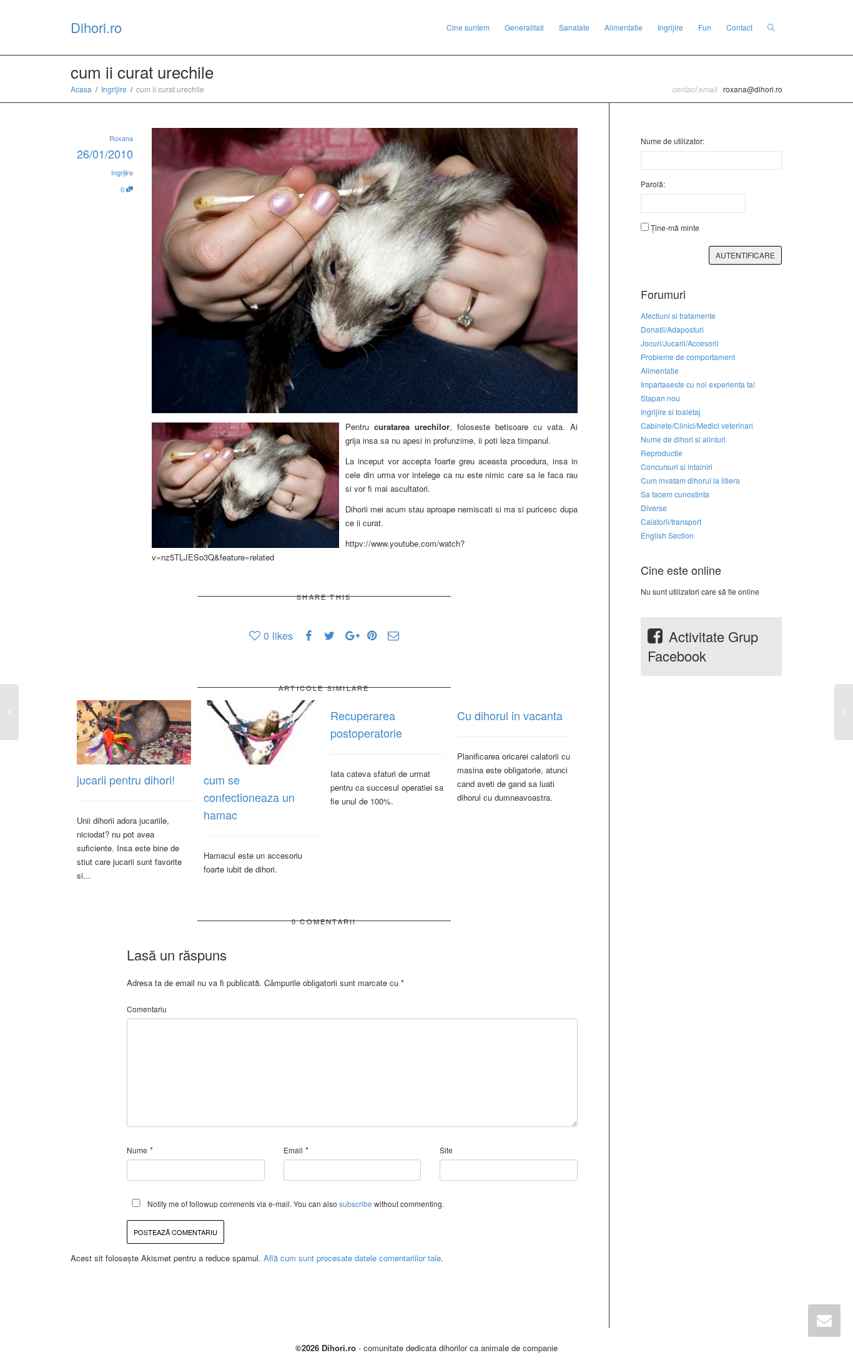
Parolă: (653, 183)
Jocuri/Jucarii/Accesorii (680, 343)
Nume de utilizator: (672, 140)
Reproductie (662, 452)
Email (293, 1150)
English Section (667, 535)
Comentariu (147, 1009)
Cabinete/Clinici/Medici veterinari (697, 425)
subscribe (355, 1203)
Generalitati (524, 27)
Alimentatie (623, 27)
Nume (137, 1150)
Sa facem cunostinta (675, 494)
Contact (739, 27)
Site (446, 1150)
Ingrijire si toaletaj (671, 411)
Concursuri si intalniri (676, 466)
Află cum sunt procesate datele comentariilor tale (352, 1258)
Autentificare (745, 255)
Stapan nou (660, 398)
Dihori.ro (96, 27)
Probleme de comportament (688, 356)
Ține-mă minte (675, 227)
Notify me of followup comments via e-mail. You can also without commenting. (294, 1203)
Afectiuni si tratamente (678, 315)
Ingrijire (670, 27)
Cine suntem (468, 27)
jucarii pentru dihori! (126, 779)
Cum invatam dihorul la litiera (690, 480)
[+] (134, 732)
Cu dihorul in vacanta (510, 715)
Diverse (654, 507)
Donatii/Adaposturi (672, 329)
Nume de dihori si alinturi (683, 439)
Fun (704, 27)
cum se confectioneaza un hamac (249, 797)
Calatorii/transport (671, 521)
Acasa (81, 89)
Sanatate (574, 27)
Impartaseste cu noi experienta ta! (698, 384)
